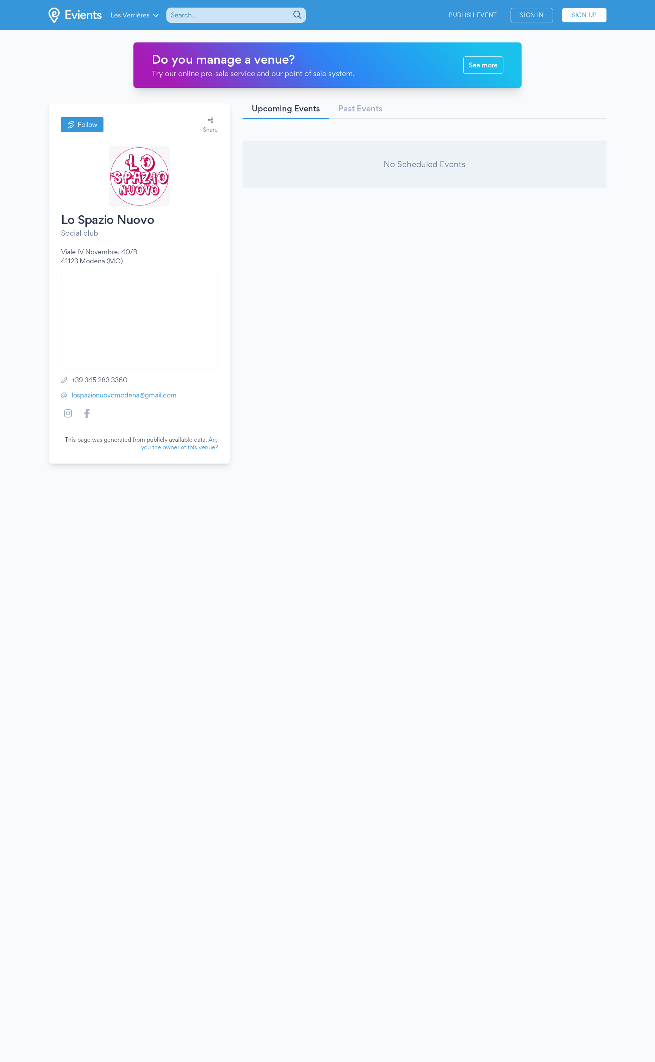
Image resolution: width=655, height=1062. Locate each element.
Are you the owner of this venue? (179, 443)
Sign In (532, 15)
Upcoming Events (286, 108)
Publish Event (473, 15)
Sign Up (584, 15)
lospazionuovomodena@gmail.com (124, 395)
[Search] (296, 15)
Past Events (360, 108)
